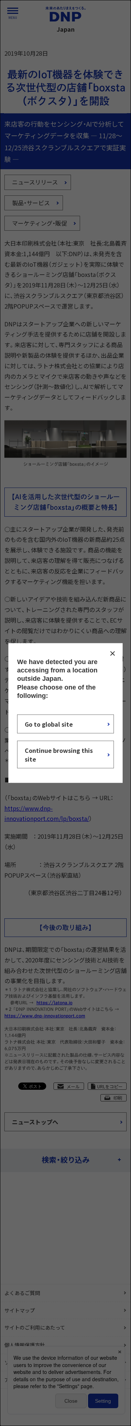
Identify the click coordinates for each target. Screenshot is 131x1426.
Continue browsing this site (59, 754)
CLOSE (112, 653)
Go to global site (49, 724)
